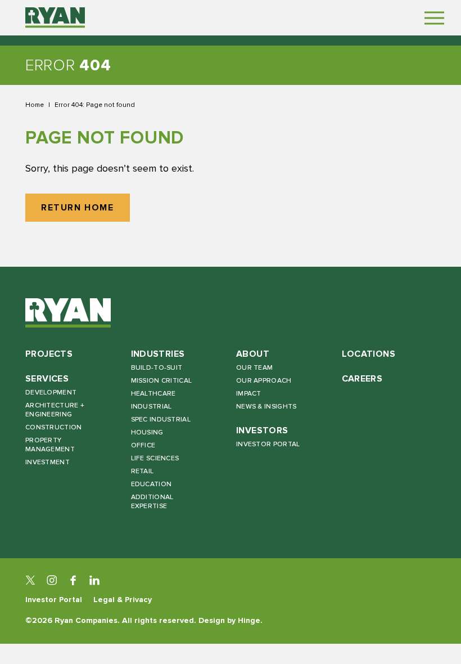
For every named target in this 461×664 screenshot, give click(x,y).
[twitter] (30, 580)
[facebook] (73, 580)
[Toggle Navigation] (434, 17)
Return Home (77, 208)
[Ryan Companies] (55, 17)
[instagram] (52, 580)
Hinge (249, 620)
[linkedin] (94, 580)
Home (34, 105)
